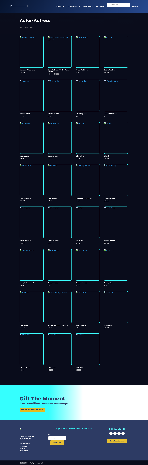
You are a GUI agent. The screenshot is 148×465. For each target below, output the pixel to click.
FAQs (21, 441)
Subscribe (57, 442)
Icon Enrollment (117, 441)
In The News (87, 6)
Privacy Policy (25, 439)
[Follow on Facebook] (111, 433)
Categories (73, 6)
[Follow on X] (115, 433)
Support (22, 449)
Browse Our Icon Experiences (32, 409)
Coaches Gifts (25, 444)
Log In (135, 6)
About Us (60, 6)
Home (21, 27)
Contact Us (100, 6)
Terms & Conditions (27, 437)
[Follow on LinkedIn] (123, 433)
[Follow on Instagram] (119, 433)
